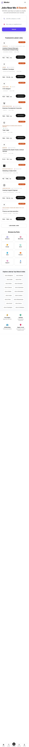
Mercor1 (4, 147)
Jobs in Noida (8, 283)
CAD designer (6, 89)
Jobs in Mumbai (19, 275)
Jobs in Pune (18, 279)
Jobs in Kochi (9, 303)
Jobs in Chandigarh (8, 307)
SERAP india (5, 86)
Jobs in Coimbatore (19, 307)
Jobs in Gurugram (19, 283)
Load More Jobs (14, 225)
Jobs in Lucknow (18, 295)
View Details (21, 76)
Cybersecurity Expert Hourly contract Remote (13, 150)
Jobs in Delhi (9, 279)
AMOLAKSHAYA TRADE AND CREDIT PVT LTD (13, 207)
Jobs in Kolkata (8, 291)
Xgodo (4, 67)
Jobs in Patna (8, 299)
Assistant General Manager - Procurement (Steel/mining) (10, 49)
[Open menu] (25, 2)
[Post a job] (14, 744)
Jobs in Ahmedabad (18, 291)
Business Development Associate (12, 108)
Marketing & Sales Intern (9, 171)
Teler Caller (5, 130)
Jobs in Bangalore (9, 275)
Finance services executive (10, 211)
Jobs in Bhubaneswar (18, 299)
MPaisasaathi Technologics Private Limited (12, 126)
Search (14, 29)
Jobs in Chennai (8, 287)
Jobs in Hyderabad (19, 287)
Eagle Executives (7, 106)
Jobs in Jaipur (9, 295)
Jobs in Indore (18, 303)
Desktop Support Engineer (10, 190)
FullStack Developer (8, 69)
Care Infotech (6, 188)
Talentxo (5, 46)
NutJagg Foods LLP (7, 168)
